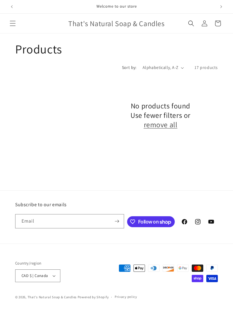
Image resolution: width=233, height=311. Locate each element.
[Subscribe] (117, 221)
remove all (160, 124)
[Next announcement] (221, 6)
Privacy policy (126, 297)
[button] (12, 23)
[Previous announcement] (12, 6)
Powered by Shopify (93, 297)
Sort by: (129, 67)
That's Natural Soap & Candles (52, 297)
